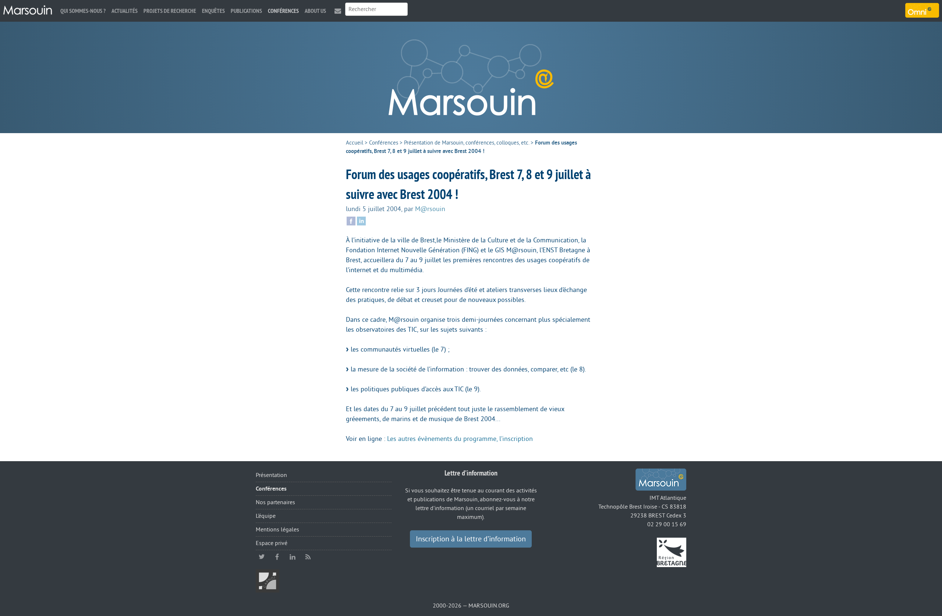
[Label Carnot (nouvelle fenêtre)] (267, 580)
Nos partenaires (275, 502)
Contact (338, 11)
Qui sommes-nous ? (83, 11)
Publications (246, 11)
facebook (277, 556)
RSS (308, 556)
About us (315, 11)
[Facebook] (351, 220)
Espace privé (271, 543)
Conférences (283, 11)
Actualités (124, 11)
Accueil (354, 143)
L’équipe (266, 516)
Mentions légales (277, 529)
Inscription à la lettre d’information (471, 539)
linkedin (292, 556)
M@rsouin (430, 209)
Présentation (271, 475)
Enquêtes (213, 11)
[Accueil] (27, 10)
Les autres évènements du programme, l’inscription (460, 438)
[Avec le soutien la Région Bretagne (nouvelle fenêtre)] (671, 552)
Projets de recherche (170, 11)
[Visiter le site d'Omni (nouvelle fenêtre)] (922, 10)
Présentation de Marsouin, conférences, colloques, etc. (466, 143)
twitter (262, 556)
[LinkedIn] (361, 220)
